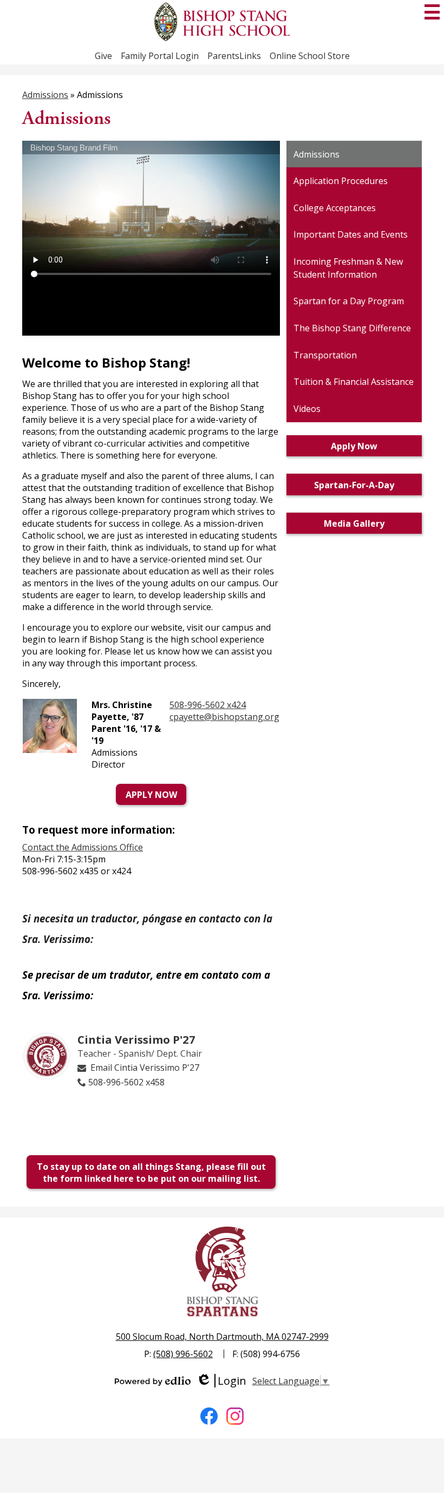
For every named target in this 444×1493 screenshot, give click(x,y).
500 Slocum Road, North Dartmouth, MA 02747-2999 (222, 1337)
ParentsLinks (234, 56)
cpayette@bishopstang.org (224, 717)
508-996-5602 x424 (207, 705)
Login (221, 1380)
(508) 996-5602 (183, 1354)
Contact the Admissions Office (82, 847)
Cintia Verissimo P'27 (136, 1039)
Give (103, 56)
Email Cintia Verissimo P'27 (144, 1067)
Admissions (45, 95)
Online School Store (310, 56)
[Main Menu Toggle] (432, 12)
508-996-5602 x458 (126, 1082)
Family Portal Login (160, 56)
